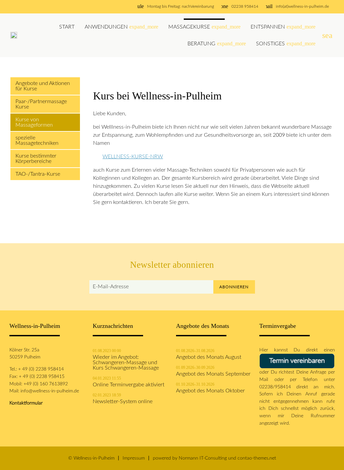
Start (67, 27)
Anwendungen (121, 27)
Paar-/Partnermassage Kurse (41, 104)
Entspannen (283, 27)
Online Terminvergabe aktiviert (128, 384)
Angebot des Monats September (213, 374)
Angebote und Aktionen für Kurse (42, 86)
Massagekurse (204, 27)
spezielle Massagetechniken (36, 140)
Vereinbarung (202, 6)
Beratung (216, 43)
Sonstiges (285, 43)
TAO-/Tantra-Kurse (37, 174)
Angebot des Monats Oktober (210, 390)
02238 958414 (244, 6)
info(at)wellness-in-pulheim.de (302, 6)
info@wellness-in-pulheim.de (49, 390)
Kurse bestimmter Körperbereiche (35, 158)
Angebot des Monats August (208, 357)
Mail (266, 379)
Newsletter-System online (123, 401)
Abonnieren (234, 287)
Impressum (134, 458)
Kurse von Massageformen (34, 122)
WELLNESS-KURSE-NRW (132, 156)
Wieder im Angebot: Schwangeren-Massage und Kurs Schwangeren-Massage (126, 362)
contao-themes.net (257, 458)
